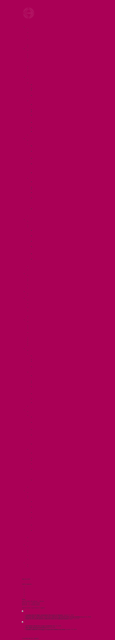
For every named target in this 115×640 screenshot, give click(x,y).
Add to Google (29, 589)
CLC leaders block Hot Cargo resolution (38, 626)
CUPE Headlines (31, 611)
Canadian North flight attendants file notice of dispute (44, 615)
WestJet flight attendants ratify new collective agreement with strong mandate (52, 617)
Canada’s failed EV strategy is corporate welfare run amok (45, 629)
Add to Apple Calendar (32, 592)
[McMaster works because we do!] (28, 18)
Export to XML (29, 596)
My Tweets (25, 636)
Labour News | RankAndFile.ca (36, 622)
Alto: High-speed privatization (35, 627)
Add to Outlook (30, 591)
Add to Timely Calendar (32, 587)
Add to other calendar (32, 594)
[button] (27, 584)
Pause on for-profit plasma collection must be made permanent (47, 618)
